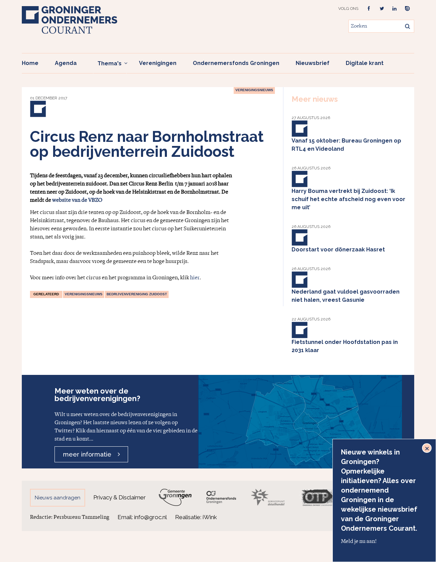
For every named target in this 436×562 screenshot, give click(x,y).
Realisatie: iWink (196, 517)
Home (30, 63)
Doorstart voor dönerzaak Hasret (338, 249)
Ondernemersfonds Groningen (236, 63)
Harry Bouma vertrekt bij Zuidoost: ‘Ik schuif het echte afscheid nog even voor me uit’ (348, 199)
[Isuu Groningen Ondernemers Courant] (407, 8)
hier (195, 277)
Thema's (109, 63)
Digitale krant (365, 63)
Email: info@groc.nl (142, 517)
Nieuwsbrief (312, 63)
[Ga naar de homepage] (69, 20)
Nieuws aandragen (57, 498)
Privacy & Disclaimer (119, 497)
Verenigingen (157, 63)
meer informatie (87, 454)
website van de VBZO (77, 200)
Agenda (66, 63)
